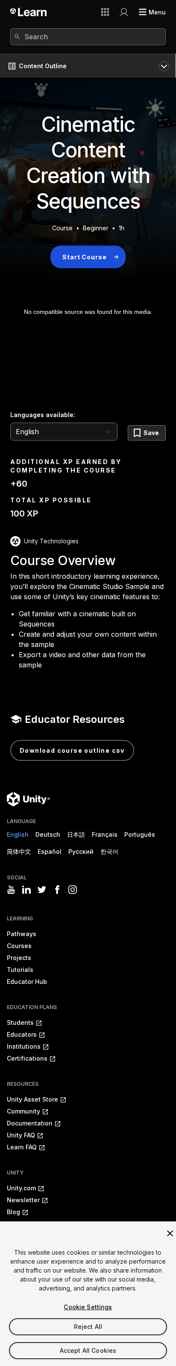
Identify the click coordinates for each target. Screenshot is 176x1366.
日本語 (76, 834)
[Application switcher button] (105, 12)
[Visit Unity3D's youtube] (11, 889)
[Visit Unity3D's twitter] (42, 889)
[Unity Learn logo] (28, 12)
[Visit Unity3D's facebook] (57, 889)
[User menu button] (124, 12)
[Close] (170, 1233)
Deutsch (47, 834)
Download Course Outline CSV (72, 750)
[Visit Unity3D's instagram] (72, 889)
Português (139, 834)
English (18, 834)
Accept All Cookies (88, 1350)
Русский (81, 851)
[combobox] (88, 36)
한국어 (109, 851)
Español (50, 851)
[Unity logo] (28, 799)
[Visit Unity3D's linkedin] (26, 889)
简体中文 (19, 851)
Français (104, 834)
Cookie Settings (88, 1307)
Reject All (88, 1326)
